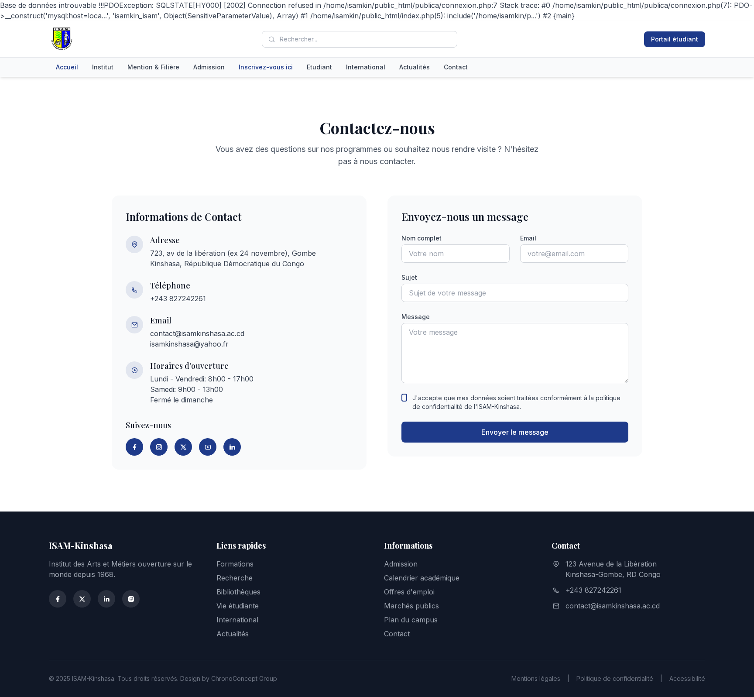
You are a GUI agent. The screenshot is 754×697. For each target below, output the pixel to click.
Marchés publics (411, 605)
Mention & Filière (153, 67)
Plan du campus (411, 619)
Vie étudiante (237, 605)
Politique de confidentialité (614, 678)
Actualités (414, 67)
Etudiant (319, 67)
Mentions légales (535, 678)
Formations (235, 564)
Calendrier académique (421, 577)
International (365, 67)
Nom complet (421, 238)
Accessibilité (687, 678)
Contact (456, 67)
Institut (102, 67)
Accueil (67, 67)
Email (528, 238)
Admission (209, 67)
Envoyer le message (514, 432)
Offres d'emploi (409, 591)
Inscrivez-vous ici (266, 67)
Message (415, 316)
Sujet (409, 277)
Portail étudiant (674, 39)
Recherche (234, 577)
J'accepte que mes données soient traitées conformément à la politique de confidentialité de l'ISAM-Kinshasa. (516, 402)
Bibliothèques (238, 591)
